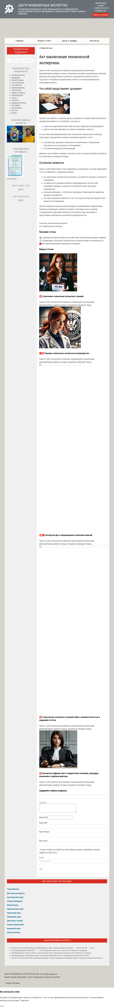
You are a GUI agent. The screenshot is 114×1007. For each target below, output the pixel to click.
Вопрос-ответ (44, 40)
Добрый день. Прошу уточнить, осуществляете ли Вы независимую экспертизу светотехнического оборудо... (53, 953)
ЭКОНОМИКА (15, 105)
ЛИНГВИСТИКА (16, 108)
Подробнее (24, 1000)
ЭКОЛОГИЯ (15, 100)
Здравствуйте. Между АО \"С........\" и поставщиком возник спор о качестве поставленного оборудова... (52, 950)
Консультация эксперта (57, 940)
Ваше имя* (43, 823)
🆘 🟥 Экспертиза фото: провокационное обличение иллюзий (65, 535)
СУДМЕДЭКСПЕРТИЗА (18, 103)
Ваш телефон (44, 832)
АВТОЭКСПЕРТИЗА (17, 83)
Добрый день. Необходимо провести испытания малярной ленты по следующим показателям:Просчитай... (53, 955)
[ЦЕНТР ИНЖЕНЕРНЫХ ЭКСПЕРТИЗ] (9, 12)
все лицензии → (12, 179)
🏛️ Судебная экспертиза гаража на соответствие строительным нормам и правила (72, 237)
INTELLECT (14, 110)
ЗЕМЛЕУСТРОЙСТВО (18, 93)
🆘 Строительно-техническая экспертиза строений (61, 296)
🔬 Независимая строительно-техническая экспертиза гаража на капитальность (71, 240)
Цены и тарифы (69, 40)
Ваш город (43, 840)
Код (45, 802)
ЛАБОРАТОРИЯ (16, 90)
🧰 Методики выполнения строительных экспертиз (59, 243)
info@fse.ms (100, 10)
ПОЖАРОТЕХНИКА (17, 80)
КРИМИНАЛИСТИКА (18, 88)
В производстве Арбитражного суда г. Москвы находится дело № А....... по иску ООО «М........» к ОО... (60, 948)
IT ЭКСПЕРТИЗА (16, 85)
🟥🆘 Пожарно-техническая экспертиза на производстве (64, 353)
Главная (19, 40)
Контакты (94, 40)
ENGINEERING (15, 78)
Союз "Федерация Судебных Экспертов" (44, 977)
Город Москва (13, 889)
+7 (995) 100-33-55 (101, 8)
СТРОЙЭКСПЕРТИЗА (45, 48)
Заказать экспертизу (100, 15)
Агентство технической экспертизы (53, 223)
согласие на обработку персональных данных (64, 849)
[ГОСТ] (20, 190)
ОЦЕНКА (14, 98)
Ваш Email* (43, 817)
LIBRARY (14, 113)
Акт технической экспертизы (50, 226)
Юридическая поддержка (20, 51)
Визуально (41, 802)
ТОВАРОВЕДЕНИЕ (17, 95)
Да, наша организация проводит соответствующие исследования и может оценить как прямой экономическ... (65, 958)
